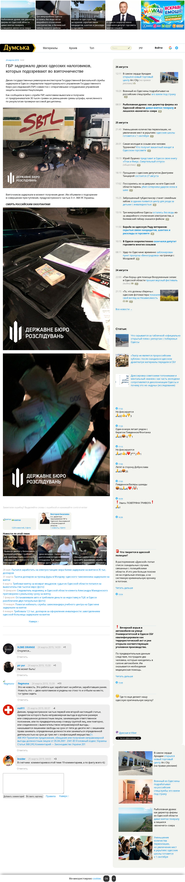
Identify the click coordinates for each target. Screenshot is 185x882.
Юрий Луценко (131, 158)
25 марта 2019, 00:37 (38, 708)
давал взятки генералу (160, 107)
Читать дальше (124, 587)
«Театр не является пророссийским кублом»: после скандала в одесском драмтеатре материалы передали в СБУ (153, 359)
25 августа (122, 122)
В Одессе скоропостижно (138, 241)
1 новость (54, 528)
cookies (97, 878)
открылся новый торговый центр (164, 759)
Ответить (22, 656)
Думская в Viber (128, 732)
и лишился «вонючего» (149, 109)
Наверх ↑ (34, 621)
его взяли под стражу (164, 94)
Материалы (50, 48)
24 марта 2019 (12, 60)
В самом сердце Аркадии (137, 73)
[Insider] (8, 765)
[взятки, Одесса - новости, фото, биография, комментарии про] (7, 519)
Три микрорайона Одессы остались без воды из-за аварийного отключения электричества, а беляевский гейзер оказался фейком (50, 22)
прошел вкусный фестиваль (162, 280)
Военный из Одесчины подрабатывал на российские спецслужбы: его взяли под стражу (167, 787)
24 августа (122, 270)
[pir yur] (8, 671)
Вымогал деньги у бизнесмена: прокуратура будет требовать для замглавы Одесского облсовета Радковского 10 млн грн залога (19, 557)
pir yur (21, 665)
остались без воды (163, 212)
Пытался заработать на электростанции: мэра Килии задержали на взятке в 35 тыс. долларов (54, 571)
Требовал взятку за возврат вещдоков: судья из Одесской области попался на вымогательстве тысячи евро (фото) (52, 585)
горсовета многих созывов (139, 244)
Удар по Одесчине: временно (140, 252)
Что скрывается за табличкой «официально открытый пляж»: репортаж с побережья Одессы (156, 339)
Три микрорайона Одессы (138, 212)
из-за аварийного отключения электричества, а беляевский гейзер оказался (150, 215)
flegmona (23, 683)
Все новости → (124, 309)
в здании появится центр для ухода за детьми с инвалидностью (148, 203)
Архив (73, 48)
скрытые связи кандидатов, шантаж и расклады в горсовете (146, 231)
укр (141, 47)
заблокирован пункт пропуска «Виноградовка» (148, 254)
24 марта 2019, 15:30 (39, 665)
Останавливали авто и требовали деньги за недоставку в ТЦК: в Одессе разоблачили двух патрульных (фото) (50, 599)
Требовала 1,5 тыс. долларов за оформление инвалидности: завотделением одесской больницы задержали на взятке (51, 613)
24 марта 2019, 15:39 (43, 683)
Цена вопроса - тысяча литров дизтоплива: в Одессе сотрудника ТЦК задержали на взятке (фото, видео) (54, 558)
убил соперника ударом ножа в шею (150, 188)
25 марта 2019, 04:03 (39, 758)
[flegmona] (8, 683)
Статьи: (121, 329)
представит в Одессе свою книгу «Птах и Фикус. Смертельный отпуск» (150, 160)
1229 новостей (18, 528)
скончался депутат (165, 241)
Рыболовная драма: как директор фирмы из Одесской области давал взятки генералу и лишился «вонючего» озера (17, 23)
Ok (106, 878)
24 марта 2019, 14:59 (49, 647)
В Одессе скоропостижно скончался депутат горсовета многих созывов (121, 25)
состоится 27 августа (147, 176)
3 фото (28, 528)
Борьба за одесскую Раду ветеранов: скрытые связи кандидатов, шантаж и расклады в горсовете (87, 23)
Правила (51, 796)
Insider (21, 758)
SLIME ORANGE (26, 647)
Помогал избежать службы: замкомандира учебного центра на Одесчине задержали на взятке (51, 606)
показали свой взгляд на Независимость (141, 296)
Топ (92, 48)
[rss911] (8, 714)
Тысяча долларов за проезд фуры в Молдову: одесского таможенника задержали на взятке (56, 578)
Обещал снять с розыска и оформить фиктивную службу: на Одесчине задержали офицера (89, 560)
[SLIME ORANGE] (8, 653)
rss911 (21, 708)
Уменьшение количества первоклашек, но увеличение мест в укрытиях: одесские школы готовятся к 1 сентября (166, 847)
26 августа (122, 66)
